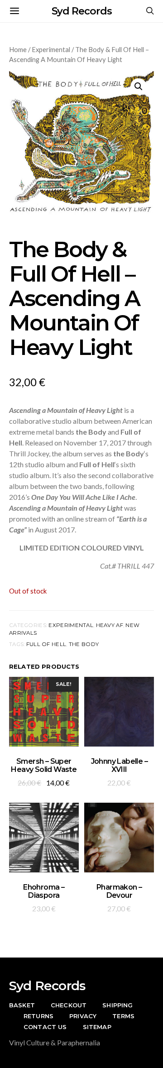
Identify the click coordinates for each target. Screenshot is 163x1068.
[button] (138, 86)
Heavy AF (109, 625)
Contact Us (45, 1026)
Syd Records (82, 11)
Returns (38, 1016)
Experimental (51, 49)
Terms (123, 1016)
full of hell (46, 644)
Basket (22, 1005)
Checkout (68, 1005)
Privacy (82, 1016)
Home (18, 49)
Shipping (117, 1005)
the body (84, 644)
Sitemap (97, 1026)
